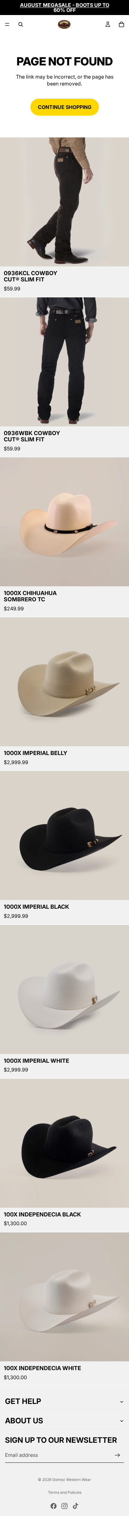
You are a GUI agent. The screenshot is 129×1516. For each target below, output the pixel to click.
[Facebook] (53, 1506)
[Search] (21, 24)
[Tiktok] (75, 1506)
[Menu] (7, 24)
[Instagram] (64, 1506)
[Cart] (121, 24)
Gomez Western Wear (71, 1479)
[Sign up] (117, 1455)
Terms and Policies (64, 1492)
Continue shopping (64, 107)
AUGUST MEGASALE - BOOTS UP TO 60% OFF (64, 7)
